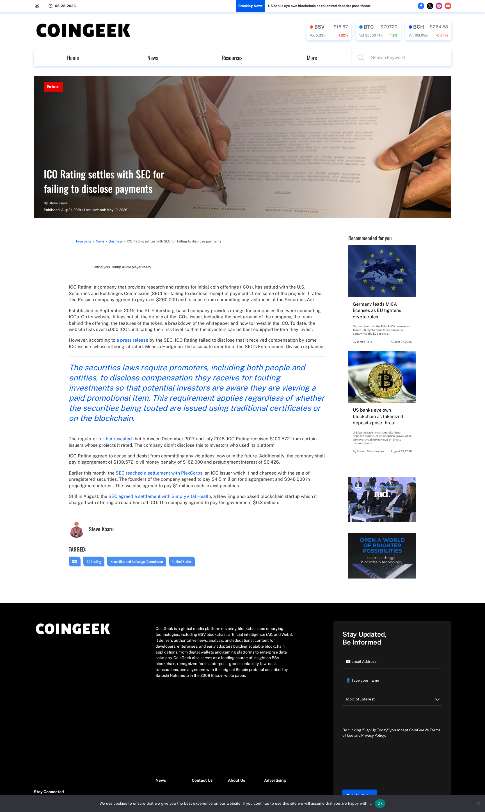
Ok (380, 803)
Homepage (82, 241)
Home (73, 57)
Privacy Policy (373, 735)
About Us (236, 780)
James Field (364, 341)
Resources (232, 57)
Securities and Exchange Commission (137, 561)
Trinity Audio (121, 267)
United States (181, 561)
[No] (478, 803)
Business (53, 86)
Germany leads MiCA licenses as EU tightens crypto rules (377, 310)
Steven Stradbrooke (370, 451)
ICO (74, 561)
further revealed (115, 438)
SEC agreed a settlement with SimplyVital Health (159, 496)
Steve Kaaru (58, 203)
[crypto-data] (328, 30)
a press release (132, 340)
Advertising (275, 780)
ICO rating (94, 561)
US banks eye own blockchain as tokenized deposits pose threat (319, 6)
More (312, 57)
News (152, 57)
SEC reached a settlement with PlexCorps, (159, 473)
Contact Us (202, 780)
